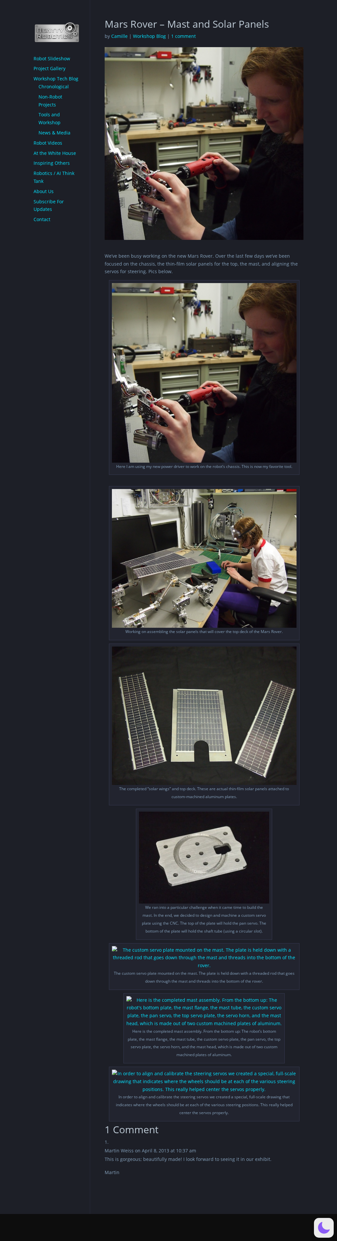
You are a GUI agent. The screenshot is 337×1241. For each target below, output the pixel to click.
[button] (324, 1228)
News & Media (54, 133)
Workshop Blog (149, 36)
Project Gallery (49, 68)
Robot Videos (48, 143)
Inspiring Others (52, 163)
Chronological (54, 86)
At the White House (55, 153)
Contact (42, 219)
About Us (44, 191)
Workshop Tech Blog (56, 78)
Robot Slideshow (52, 58)
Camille (119, 36)
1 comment (183, 36)
